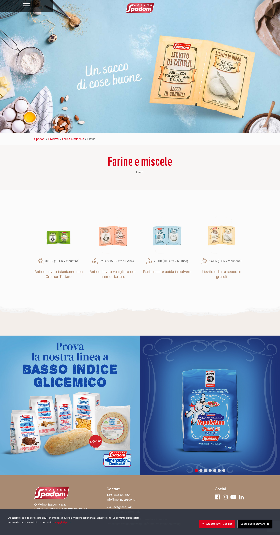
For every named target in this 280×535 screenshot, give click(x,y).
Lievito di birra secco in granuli (221, 274)
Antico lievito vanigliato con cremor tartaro (113, 274)
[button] (196, 470)
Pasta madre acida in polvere (167, 271)
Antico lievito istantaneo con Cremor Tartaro (58, 274)
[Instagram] (225, 497)
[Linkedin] (241, 497)
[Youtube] (233, 497)
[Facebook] (217, 497)
